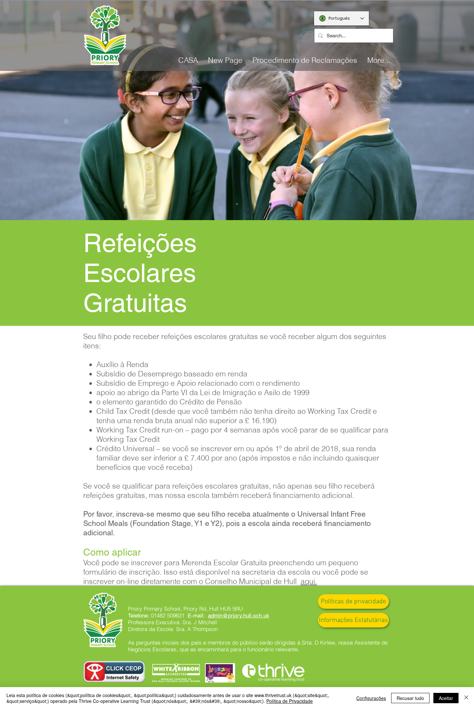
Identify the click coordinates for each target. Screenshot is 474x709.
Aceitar (446, 698)
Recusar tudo (410, 698)
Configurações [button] (371, 698)
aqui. (309, 581)
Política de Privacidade (289, 701)
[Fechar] (466, 698)
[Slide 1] (237, 204)
